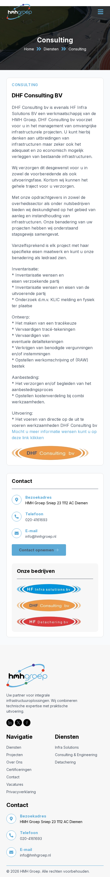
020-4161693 (36, 520)
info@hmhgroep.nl (40, 536)
